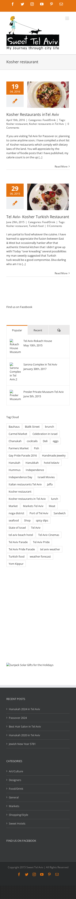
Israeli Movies (46, 477)
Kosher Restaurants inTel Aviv (32, 114)
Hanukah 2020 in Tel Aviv (24, 735)
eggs (55, 441)
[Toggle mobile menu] (67, 18)
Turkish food (36, 226)
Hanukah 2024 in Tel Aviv (24, 709)
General (14, 797)
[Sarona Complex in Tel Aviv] (15, 365)
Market (13, 506)
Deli (45, 441)
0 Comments (54, 226)
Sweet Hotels (17, 823)
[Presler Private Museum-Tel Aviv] (15, 392)
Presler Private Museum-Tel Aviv (43, 392)
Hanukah (14, 463)
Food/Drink (49, 120)
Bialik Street (32, 426)
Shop (27, 520)
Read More (61, 166)
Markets (14, 806)
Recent (38, 330)
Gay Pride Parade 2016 (23, 455)
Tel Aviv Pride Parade (22, 549)
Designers (15, 780)
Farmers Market (19, 448)
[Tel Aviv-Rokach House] (15, 341)
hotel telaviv (51, 463)
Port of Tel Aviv (39, 513)
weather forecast (40, 556)
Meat (52, 506)
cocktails (32, 441)
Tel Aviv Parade (18, 542)
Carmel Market (18, 434)
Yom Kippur (16, 564)
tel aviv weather (50, 549)
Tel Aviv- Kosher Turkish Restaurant (37, 216)
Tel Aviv (36, 528)
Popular (17, 330)
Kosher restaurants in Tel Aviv (46, 124)
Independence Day (20, 477)
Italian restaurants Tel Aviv (25, 484)
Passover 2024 (18, 718)
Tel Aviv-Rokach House (37, 341)
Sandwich (60, 513)
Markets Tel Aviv (33, 506)
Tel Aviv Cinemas (48, 535)
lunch (54, 499)
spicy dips (42, 520)
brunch (49, 426)
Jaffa (50, 484)
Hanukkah (32, 463)
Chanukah (15, 441)
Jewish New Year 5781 (22, 744)
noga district (16, 513)
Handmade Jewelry (54, 455)
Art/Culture (16, 771)
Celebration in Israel (45, 434)
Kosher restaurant (17, 124)
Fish (36, 448)
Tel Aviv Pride (41, 542)
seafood (14, 520)
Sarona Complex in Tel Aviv (40, 364)
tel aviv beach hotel (21, 535)
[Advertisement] (38, 615)
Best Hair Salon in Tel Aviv (25, 726)
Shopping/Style (18, 815)
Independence (35, 470)
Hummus (14, 470)
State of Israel (17, 528)
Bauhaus (14, 426)
